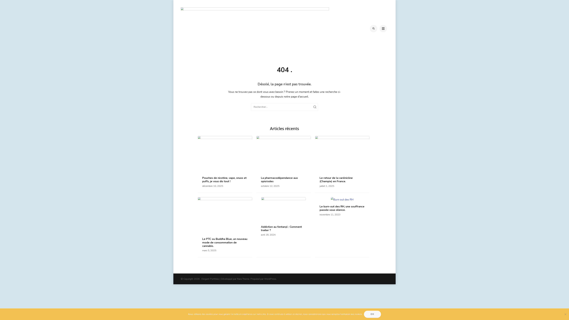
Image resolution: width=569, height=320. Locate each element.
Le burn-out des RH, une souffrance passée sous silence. (342, 208)
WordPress (270, 279)
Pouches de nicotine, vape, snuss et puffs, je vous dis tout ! (224, 179)
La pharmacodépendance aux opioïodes (279, 179)
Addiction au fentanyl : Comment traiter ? (281, 228)
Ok (372, 314)
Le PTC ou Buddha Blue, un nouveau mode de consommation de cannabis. (224, 242)
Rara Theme (243, 279)
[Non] (565, 314)
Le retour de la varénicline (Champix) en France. (336, 179)
